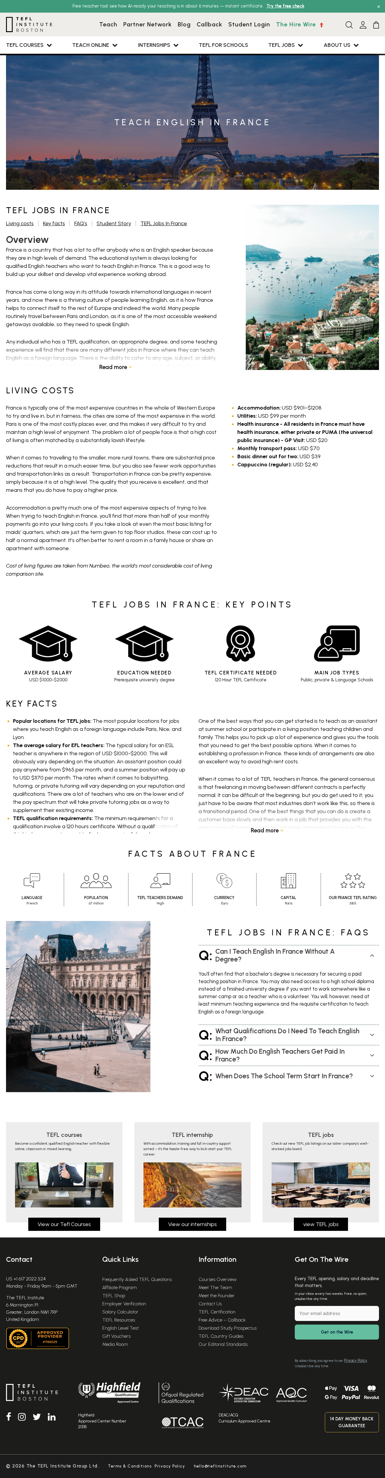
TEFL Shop (113, 1295)
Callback (209, 24)
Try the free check (285, 6)
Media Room (115, 1344)
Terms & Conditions (130, 1466)
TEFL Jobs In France (163, 223)
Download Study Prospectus (228, 1328)
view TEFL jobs (321, 1224)
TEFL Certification (217, 1312)
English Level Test (120, 1328)
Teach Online (90, 45)
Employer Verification (124, 1304)
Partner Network (147, 24)
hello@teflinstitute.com (220, 1466)
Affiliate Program (119, 1287)
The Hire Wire (297, 24)
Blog (184, 24)
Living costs (20, 223)
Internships (154, 45)
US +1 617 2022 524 (26, 1279)
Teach (108, 24)
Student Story (114, 223)
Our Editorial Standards (223, 1344)
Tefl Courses (25, 45)
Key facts (54, 223)
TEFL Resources (118, 1320)
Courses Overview (218, 1279)
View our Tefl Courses (64, 1224)
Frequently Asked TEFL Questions (137, 1279)
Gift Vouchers (116, 1336)
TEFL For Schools (223, 45)
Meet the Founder (217, 1295)
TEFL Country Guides (221, 1336)
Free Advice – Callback (222, 1320)
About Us (337, 45)
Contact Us (210, 1304)
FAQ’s (80, 223)
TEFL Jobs (281, 45)
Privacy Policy (355, 1360)
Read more (113, 367)
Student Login (249, 24)
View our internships (192, 1224)
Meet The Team (215, 1287)
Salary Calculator (120, 1312)
